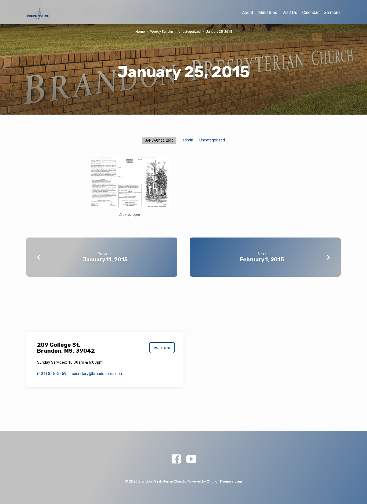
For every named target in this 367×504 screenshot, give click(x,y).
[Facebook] (176, 459)
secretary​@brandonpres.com (97, 373)
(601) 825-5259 (52, 373)
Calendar (310, 12)
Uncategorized (189, 32)
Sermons (332, 12)
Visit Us (289, 12)
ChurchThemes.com (224, 481)
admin (187, 140)
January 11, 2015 (105, 259)
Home (140, 32)
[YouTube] (191, 459)
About (247, 12)
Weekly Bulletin (161, 32)
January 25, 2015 (219, 32)
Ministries (267, 12)
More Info (161, 348)
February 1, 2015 (262, 259)
